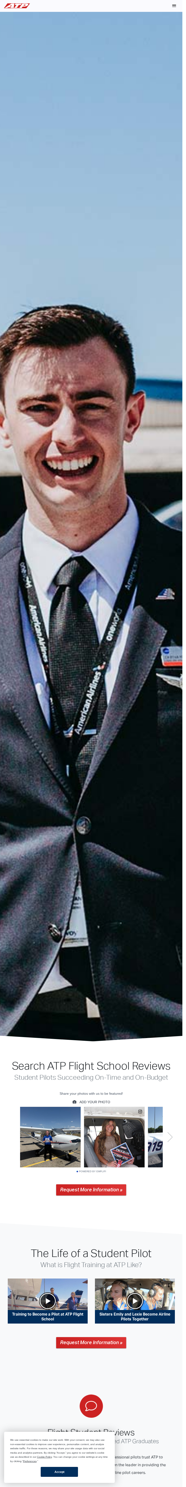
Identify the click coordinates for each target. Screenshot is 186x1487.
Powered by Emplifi (92, 1172)
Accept (59, 1472)
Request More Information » (91, 1190)
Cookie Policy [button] (44, 1457)
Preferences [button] (30, 1461)
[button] (174, 6)
